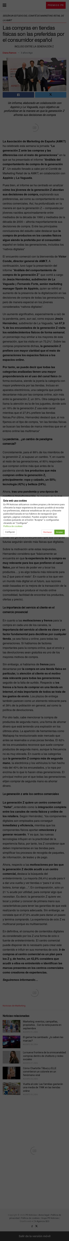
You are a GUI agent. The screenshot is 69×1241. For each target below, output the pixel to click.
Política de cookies (12, 526)
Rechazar (47, 532)
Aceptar (59, 532)
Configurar (10, 532)
